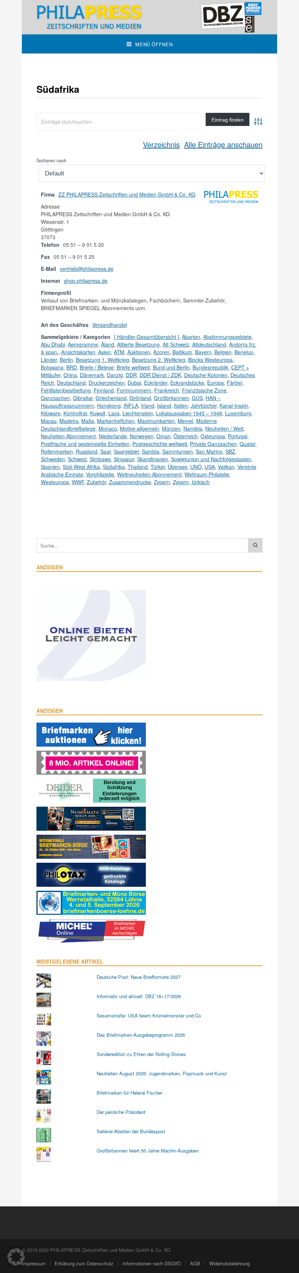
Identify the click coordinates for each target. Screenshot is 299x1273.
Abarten (191, 336)
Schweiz (77, 459)
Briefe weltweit (133, 367)
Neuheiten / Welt (224, 428)
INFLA (131, 405)
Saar (105, 451)
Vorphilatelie (100, 474)
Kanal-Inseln (234, 405)
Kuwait (97, 413)
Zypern (162, 482)
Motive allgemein (139, 428)
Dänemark (92, 375)
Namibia (192, 428)
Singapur (124, 459)
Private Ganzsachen (213, 443)
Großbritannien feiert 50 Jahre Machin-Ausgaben (148, 1150)
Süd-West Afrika (81, 466)
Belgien (223, 352)
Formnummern (134, 390)
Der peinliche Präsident (121, 1111)
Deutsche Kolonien (206, 375)
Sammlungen (177, 451)
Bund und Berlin (171, 367)
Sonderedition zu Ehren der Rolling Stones (141, 1054)
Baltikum (182, 352)
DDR (131, 375)
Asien (104, 352)
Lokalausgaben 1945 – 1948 (189, 413)
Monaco (107, 428)
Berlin (66, 359)
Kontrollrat (75, 413)
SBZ (230, 451)
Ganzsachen (55, 398)
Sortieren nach (51, 160)
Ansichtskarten (78, 352)
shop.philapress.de (86, 280)
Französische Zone (204, 390)
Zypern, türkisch (191, 482)
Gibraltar (83, 398)
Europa (215, 382)
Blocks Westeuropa (210, 359)
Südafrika (114, 466)
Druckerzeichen (107, 382)
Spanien (50, 466)
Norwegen (142, 436)
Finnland (104, 390)
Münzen (171, 428)
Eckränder (155, 382)
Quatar (247, 443)
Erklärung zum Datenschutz (84, 1263)
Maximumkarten (156, 420)
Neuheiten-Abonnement (68, 436)
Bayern (203, 352)
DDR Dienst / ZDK (160, 375)
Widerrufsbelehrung (229, 1263)
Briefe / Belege (97, 367)
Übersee (177, 466)
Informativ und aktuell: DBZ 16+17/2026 (139, 996)
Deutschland (71, 382)
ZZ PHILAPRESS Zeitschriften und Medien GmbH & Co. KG (126, 194)
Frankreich (166, 390)
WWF (78, 482)
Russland (86, 451)
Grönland (140, 398)
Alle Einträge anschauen (223, 144)
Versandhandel (109, 324)
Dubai (134, 382)
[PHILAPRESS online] (149, 17)
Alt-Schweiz (176, 344)
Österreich (186, 436)
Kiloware (51, 413)
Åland (107, 344)
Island (164, 405)
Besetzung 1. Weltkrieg (102, 359)
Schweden (53, 459)
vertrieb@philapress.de (86, 268)
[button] (16, 1257)
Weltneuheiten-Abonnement (149, 474)
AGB (195, 1263)
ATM (119, 352)
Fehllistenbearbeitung (66, 390)
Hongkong (109, 405)
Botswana (52, 367)
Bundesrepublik (210, 367)
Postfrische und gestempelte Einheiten (85, 443)
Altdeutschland (209, 344)
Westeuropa (55, 482)
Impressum (34, 1263)
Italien (181, 405)
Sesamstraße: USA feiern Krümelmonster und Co (149, 1015)
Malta (87, 420)
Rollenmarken (57, 451)
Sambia (150, 451)
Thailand (138, 466)
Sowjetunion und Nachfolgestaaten (211, 459)
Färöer (234, 382)
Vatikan (226, 466)
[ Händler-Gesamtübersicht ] (146, 336)
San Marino (209, 451)
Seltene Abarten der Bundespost (131, 1131)
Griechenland (111, 398)
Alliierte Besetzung (138, 344)
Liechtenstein (138, 413)
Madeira (68, 420)
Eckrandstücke (187, 382)
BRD (71, 367)
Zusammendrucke (130, 482)
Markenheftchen (116, 420)
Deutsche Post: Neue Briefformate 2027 (138, 976)
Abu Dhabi (53, 344)
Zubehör (96, 482)
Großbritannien (171, 398)
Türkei (158, 466)
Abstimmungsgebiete (227, 336)
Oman (163, 436)
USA (210, 466)
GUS (197, 398)
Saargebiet (126, 451)
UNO (196, 466)
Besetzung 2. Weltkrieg (158, 359)
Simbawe (100, 459)
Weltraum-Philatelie (207, 474)
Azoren (161, 352)
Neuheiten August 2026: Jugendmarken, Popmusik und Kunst (162, 1073)
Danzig (115, 375)
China (70, 375)
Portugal (237, 436)
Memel (185, 420)
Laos (114, 413)
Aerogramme (83, 344)
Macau (49, 420)
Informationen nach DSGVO (152, 1263)
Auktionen (138, 352)
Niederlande (113, 436)
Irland (147, 405)
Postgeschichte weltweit (159, 443)
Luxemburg (238, 413)
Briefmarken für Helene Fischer (129, 1092)
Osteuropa (213, 436)
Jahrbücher (204, 405)
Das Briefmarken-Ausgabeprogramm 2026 (141, 1034)
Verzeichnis (161, 144)
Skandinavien (152, 459)
